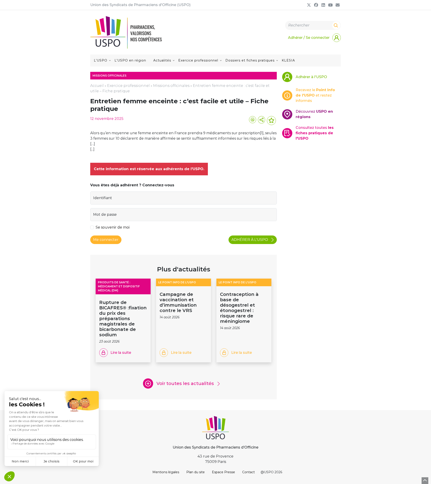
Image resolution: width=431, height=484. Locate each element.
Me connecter (106, 240)
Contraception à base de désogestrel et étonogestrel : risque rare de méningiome (239, 308)
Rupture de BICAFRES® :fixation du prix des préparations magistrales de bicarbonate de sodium (123, 318)
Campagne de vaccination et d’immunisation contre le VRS (178, 302)
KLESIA (288, 60)
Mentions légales (165, 472)
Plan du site (195, 472)
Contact (248, 472)
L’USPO (100, 60)
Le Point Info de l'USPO (177, 282)
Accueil (97, 86)
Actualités (162, 60)
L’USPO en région (130, 60)
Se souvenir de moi (113, 227)
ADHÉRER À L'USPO (250, 240)
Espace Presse (223, 472)
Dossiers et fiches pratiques (250, 60)
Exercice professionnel (198, 60)
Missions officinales (171, 86)
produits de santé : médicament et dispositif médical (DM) (119, 286)
